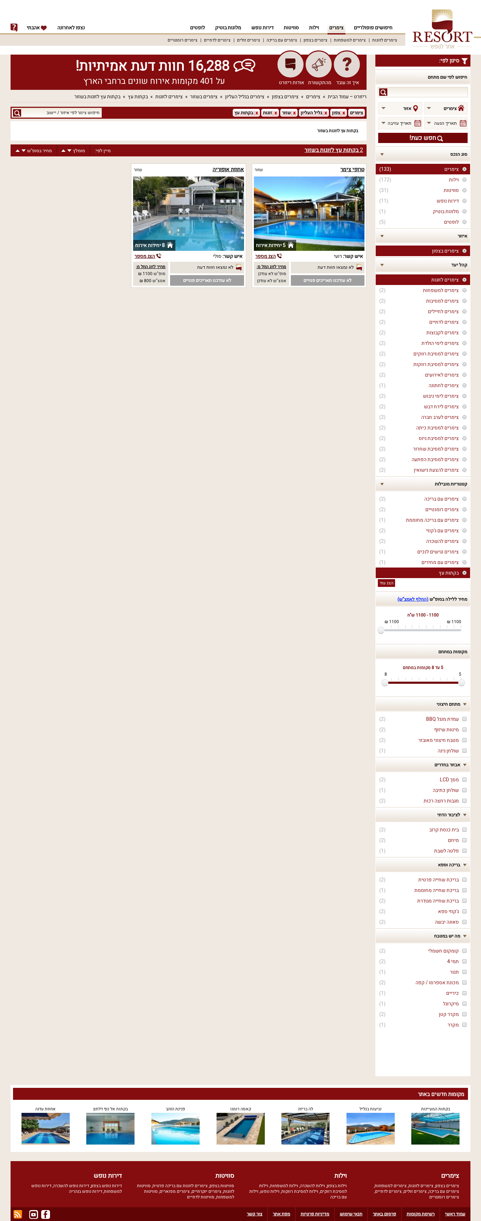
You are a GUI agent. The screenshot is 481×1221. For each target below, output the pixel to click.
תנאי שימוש (351, 1213)
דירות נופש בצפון (106, 1186)
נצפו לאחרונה (71, 27)
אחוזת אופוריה (228, 169)
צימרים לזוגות (384, 40)
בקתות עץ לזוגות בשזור (97, 96)
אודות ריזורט (291, 82)
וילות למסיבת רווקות (299, 1191)
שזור (259, 170)
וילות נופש (270, 1191)
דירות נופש (262, 27)
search (383, 92)
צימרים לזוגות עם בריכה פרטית (180, 1186)
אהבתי (34, 27)
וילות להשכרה (312, 1186)
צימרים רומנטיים (183, 40)
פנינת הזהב (175, 1109)
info (14, 28)
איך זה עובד (347, 82)
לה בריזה (305, 1109)
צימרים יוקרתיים (206, 1191)
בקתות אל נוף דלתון (110, 1109)
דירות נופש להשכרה (71, 1186)
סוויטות (291, 27)
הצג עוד (386, 583)
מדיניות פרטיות (315, 1213)
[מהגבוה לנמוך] (69, 150)
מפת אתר (281, 1213)
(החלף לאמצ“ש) (413, 599)
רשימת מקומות (421, 1213)
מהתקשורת (319, 82)
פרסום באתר (384, 1213)
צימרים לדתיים (217, 40)
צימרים (336, 27)
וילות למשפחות (284, 1186)
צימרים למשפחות (350, 40)
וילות (314, 27)
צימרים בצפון (315, 40)
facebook (45, 1214)
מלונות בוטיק (228, 27)
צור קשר (254, 1213)
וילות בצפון (337, 1186)
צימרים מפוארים (175, 1191)
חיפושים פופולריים (373, 27)
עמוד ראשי (455, 1213)
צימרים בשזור (204, 96)
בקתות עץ (138, 96)
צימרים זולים (248, 40)
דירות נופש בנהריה (85, 1191)
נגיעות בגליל (370, 1109)
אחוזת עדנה (45, 1109)
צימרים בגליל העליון (244, 96)
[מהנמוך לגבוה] (63, 150)
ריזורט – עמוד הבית (347, 96)
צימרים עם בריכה (282, 40)
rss (17, 1214)
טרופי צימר (352, 169)
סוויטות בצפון (222, 1186)
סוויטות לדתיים (200, 1197)
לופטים (197, 27)
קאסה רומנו (240, 1109)
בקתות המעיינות (435, 1109)
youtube (33, 1214)
